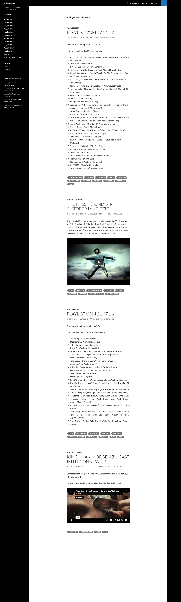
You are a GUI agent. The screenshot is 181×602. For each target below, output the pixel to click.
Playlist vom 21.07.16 (90, 314)
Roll (105, 532)
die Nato (119, 291)
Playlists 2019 (73, 28)
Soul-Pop (103, 437)
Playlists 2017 (9, 48)
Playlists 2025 (9, 23)
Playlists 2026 (9, 19)
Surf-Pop (72, 294)
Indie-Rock (100, 178)
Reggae (111, 178)
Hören (144, 3)
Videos (70, 199)
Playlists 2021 (9, 35)
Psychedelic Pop (75, 178)
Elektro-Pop (74, 181)
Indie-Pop (89, 178)
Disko (6, 66)
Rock (71, 184)
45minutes (9, 3)
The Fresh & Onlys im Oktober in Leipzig (90, 206)
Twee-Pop (122, 178)
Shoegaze (109, 291)
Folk (71, 434)
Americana (94, 434)
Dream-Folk (81, 434)
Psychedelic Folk (94, 291)
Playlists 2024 (9, 26)
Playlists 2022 (9, 32)
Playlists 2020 (9, 38)
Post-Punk (121, 181)
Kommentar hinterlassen (103, 38)
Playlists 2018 (9, 45)
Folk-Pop (97, 181)
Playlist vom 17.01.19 (90, 32)
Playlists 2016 (73, 309)
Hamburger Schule (76, 437)
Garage (83, 294)
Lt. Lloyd (85, 38)
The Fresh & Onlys (96, 294)
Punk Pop (86, 181)
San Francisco (112, 294)
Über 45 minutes (133, 3)
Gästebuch (8, 69)
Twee (113, 437)
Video (71, 214)
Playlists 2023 (9, 29)
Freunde (154, 3)
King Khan (73, 532)
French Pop (92, 437)
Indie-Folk (109, 181)
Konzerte (78, 199)
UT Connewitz (86, 532)
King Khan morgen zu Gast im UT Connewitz (98, 459)
